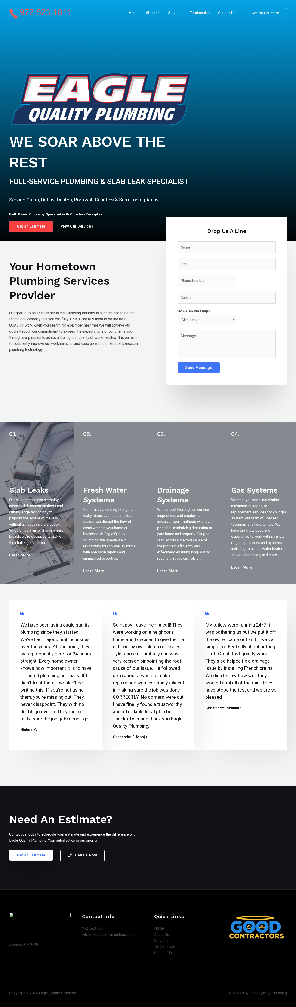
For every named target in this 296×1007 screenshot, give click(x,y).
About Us (153, 13)
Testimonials (200, 13)
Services (175, 13)
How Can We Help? (194, 311)
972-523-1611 (94, 928)
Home (134, 13)
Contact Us (227, 13)
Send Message (198, 367)
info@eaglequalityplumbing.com (108, 934)
